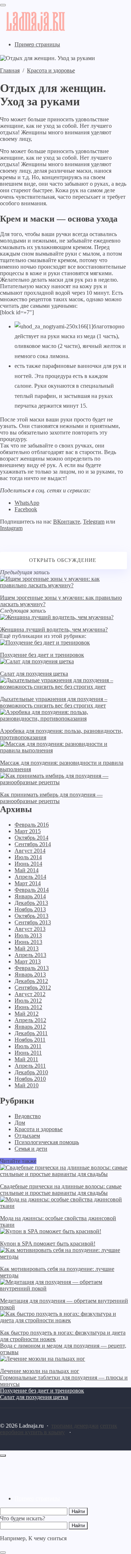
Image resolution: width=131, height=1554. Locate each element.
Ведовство (28, 1116)
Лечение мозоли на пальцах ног (39, 1371)
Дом (20, 1123)
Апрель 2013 (30, 955)
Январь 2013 (30, 974)
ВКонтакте (66, 521)
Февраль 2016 (32, 825)
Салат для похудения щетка (34, 674)
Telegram (93, 521)
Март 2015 (28, 831)
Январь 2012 (30, 1027)
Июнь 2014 (28, 864)
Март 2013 (28, 961)
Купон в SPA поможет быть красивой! (47, 1243)
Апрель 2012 (30, 1020)
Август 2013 (30, 929)
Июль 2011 (28, 1046)
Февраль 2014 (32, 890)
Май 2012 (27, 1014)
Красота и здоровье (39, 1129)
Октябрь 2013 (31, 916)
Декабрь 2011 (31, 1033)
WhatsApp (27, 503)
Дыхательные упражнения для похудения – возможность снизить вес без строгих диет (53, 702)
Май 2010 (27, 1085)
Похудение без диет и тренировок (42, 655)
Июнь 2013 (28, 942)
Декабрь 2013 (31, 903)
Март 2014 (28, 883)
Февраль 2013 (32, 968)
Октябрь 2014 (31, 838)
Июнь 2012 (28, 1007)
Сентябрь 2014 (33, 844)
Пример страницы (37, 1498)
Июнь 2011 (28, 1053)
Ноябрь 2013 (30, 909)
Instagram (11, 528)
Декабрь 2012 (31, 981)
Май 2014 (27, 870)
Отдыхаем (27, 1136)
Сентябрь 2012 (33, 987)
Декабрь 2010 (31, 1072)
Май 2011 (26, 1059)
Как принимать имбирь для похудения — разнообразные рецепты (51, 797)
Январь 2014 (30, 896)
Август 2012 (30, 994)
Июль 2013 (28, 935)
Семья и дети (31, 1149)
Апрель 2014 (30, 877)
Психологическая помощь (47, 1142)
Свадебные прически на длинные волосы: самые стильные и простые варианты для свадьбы (61, 1189)
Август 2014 (30, 851)
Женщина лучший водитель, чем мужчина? (54, 629)
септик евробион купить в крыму (58, 1429)
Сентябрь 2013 (33, 922)
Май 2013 (27, 948)
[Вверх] (3, 1455)
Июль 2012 (28, 1001)
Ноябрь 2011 (30, 1040)
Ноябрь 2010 (30, 1079)
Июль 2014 (28, 857)
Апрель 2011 (30, 1066)
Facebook (26, 509)
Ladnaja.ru (45, 21)
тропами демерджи (75, 1426)
